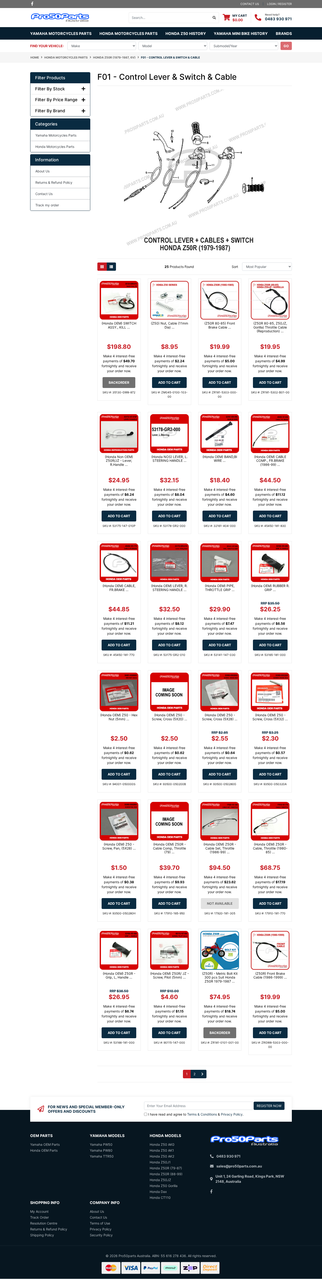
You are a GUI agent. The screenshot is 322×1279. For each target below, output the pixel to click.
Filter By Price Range (56, 99)
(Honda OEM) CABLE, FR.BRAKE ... (119, 588)
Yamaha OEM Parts (45, 1144)
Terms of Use (100, 1223)
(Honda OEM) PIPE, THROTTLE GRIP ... (220, 588)
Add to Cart (169, 382)
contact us (249, 4)
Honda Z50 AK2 (162, 1156)
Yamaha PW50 (101, 1144)
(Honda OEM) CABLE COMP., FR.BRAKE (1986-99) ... (270, 461)
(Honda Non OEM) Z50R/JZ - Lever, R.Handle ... (119, 461)
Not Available (220, 903)
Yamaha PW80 (101, 1150)
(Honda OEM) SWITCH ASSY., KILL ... (119, 325)
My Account (39, 1211)
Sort (235, 267)
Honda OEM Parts (44, 1150)
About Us (42, 171)
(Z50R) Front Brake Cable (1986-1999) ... (270, 975)
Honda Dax (158, 1192)
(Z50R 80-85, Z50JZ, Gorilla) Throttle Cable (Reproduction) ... (270, 327)
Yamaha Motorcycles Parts (55, 135)
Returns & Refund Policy (53, 182)
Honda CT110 (160, 1198)
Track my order (47, 205)
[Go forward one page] (202, 1074)
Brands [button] (284, 33)
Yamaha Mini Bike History (241, 33)
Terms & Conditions (202, 1114)
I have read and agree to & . (196, 1114)
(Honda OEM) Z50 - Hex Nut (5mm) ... (119, 717)
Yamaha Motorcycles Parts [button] (60, 33)
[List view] (111, 266)
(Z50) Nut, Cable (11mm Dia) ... (169, 325)
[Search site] (214, 17)
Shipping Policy (42, 1235)
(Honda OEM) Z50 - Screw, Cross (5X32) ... (270, 717)
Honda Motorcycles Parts (54, 147)
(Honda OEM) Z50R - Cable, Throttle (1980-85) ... (270, 848)
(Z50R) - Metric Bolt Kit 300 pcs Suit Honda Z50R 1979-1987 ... (220, 977)
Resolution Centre (43, 1223)
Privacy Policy (232, 1114)
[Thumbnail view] (102, 266)
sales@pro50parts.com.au (239, 1166)
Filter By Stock (50, 88)
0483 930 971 (278, 19)
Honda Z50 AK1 (162, 1150)
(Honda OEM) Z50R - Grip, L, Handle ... (119, 975)
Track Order (39, 1217)
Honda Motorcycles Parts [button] (128, 33)
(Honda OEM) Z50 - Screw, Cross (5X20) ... (169, 717)
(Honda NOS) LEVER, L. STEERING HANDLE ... (169, 459)
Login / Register (279, 4)
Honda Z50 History (185, 33)
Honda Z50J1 (160, 1162)
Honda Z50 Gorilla (164, 1186)
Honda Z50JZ (160, 1180)
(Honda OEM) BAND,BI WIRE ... (219, 459)
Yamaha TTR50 (102, 1156)
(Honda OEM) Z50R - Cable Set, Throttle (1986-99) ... (219, 848)
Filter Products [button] (50, 77)
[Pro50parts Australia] (60, 17)
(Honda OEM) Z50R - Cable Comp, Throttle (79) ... (169, 848)
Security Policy (101, 1235)
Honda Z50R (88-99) (166, 1174)
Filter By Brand (50, 110)
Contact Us (44, 194)
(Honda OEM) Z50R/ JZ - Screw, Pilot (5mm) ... (169, 975)
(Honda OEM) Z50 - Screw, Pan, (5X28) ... (119, 846)
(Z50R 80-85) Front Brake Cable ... (219, 325)
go (286, 46)
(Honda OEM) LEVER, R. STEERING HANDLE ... (169, 588)
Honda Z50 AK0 (162, 1144)
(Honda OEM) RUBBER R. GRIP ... (270, 588)
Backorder (119, 382)
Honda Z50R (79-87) (166, 1168)
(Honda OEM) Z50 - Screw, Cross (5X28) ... (219, 717)
